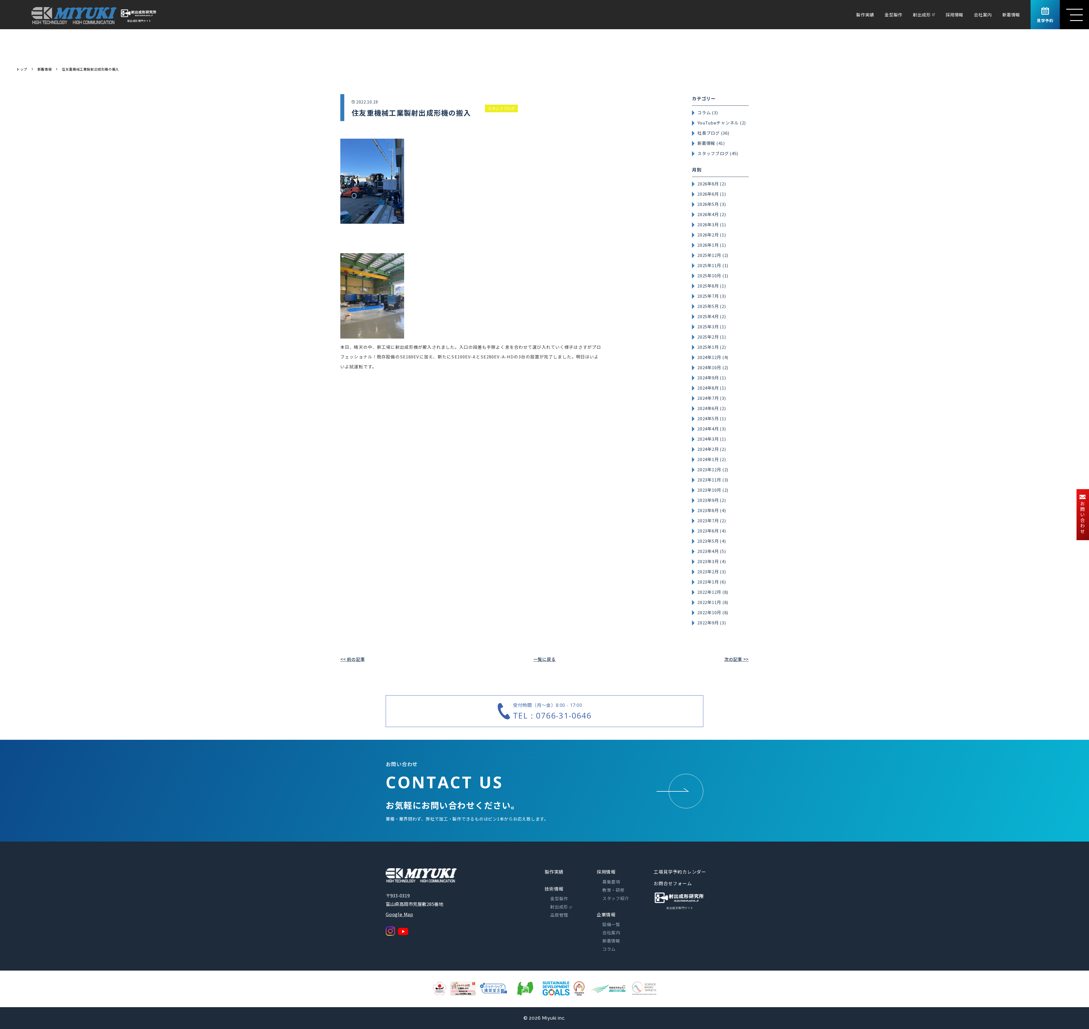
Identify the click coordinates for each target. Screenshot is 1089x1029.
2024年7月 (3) (711, 398)
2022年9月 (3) (711, 623)
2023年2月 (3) (711, 571)
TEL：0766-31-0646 (552, 715)
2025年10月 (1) (712, 275)
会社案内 (983, 15)
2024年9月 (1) (711, 378)
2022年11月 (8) (712, 602)
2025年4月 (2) (711, 316)
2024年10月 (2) (712, 367)
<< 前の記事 (352, 659)
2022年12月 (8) (712, 592)
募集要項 (611, 882)
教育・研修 (613, 890)
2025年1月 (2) (711, 347)
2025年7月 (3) (711, 296)
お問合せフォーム (673, 883)
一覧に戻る (544, 659)
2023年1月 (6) (711, 582)
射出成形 (922, 15)
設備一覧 (611, 924)
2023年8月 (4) (711, 510)
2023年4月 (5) (711, 551)
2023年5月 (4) (711, 541)
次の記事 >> (736, 659)
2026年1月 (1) (711, 245)
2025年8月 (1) (711, 286)
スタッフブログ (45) (717, 153)
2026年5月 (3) (711, 204)
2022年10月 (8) (712, 612)
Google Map (399, 914)
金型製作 (893, 15)
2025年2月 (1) (711, 337)
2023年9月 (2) (711, 500)
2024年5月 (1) (711, 418)
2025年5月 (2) (711, 306)
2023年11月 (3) (712, 480)
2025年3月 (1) (711, 326)
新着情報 (1011, 15)
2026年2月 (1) (711, 235)
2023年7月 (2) (711, 520)
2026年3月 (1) (711, 224)
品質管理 (559, 915)
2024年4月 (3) (711, 429)
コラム (609, 949)
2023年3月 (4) (711, 561)
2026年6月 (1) (711, 194)
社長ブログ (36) (713, 133)
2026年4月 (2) (711, 214)
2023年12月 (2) (712, 469)
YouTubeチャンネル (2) (721, 123)
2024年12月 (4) (712, 357)
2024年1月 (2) (711, 459)
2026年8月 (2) (711, 184)
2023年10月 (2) (712, 490)
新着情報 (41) (711, 143)
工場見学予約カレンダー (680, 871)
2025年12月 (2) (712, 255)
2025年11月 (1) (712, 265)
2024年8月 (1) (711, 388)
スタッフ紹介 (615, 898)
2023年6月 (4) (711, 531)
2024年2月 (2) (711, 449)
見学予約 (1045, 20)
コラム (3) (707, 112)
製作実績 (865, 15)
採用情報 (954, 15)
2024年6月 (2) (711, 408)
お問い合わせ (1082, 517)
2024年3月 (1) (711, 439)
